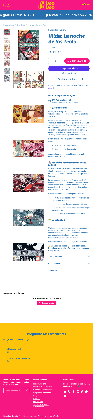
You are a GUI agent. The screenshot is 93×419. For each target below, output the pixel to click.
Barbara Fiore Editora (57, 30)
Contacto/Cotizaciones (42, 390)
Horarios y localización (42, 387)
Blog (35, 396)
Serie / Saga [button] (53, 270)
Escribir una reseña (46, 303)
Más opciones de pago (69, 73)
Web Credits (58, 416)
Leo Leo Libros (31, 416)
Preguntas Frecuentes (42, 393)
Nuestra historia (39, 384)
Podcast (36, 398)
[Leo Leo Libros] (46, 5)
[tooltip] (82, 79)
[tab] (88, 101)
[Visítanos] (8, 5)
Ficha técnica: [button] (54, 264)
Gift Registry (38, 401)
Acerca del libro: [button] (55, 257)
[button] (4, 5)
